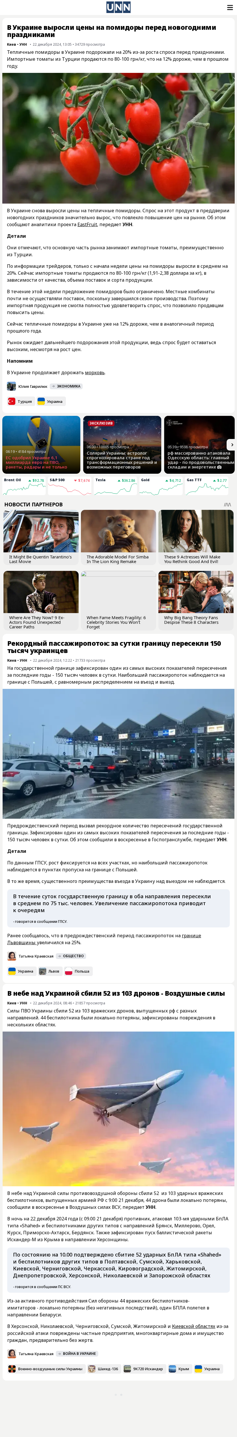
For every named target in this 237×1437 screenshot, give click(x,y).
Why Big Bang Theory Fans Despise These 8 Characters (191, 620)
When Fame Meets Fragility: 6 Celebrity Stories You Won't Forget (116, 622)
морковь (95, 372)
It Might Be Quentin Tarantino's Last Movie (40, 559)
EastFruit (87, 224)
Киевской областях (193, 1326)
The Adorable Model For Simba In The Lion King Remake (118, 559)
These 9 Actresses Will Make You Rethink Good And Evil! (192, 559)
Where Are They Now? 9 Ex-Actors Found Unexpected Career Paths (36, 622)
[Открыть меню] (229, 7)
